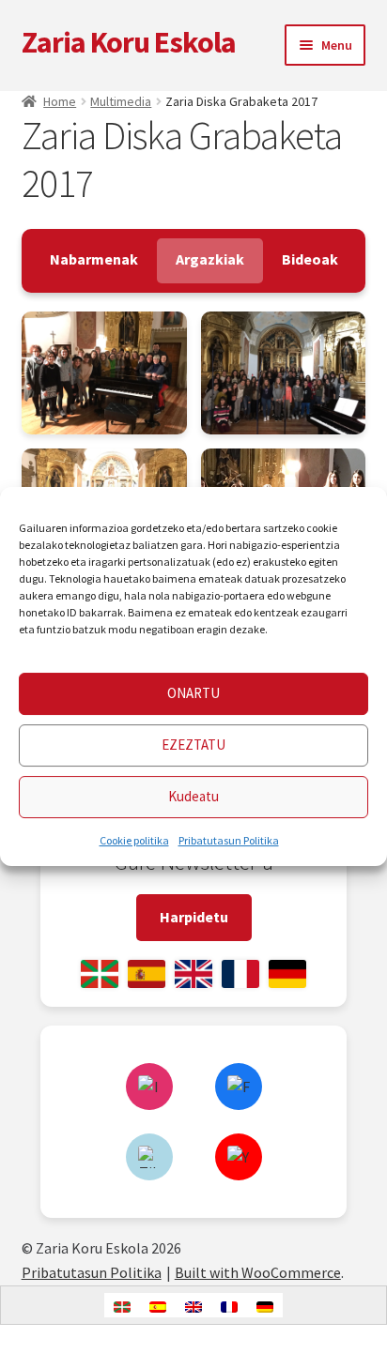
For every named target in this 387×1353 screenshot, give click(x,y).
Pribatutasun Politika (228, 840)
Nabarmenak (94, 259)
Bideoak (310, 259)
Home (59, 101)
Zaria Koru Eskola (129, 42)
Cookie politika (134, 840)
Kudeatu (193, 797)
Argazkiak (210, 259)
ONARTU (193, 694)
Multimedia (120, 101)
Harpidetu (194, 916)
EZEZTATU (193, 745)
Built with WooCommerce (258, 1272)
